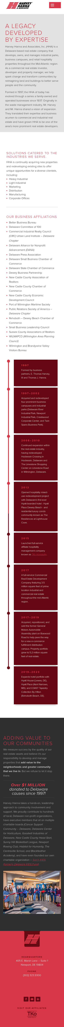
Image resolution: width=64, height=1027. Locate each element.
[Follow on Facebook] (26, 999)
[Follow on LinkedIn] (38, 999)
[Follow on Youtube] (32, 999)
